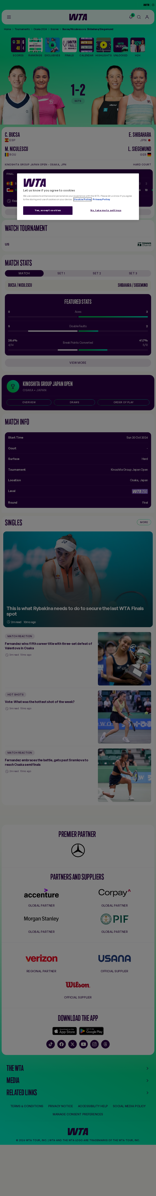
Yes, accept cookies (48, 210)
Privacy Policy (101, 199)
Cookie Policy (82, 199)
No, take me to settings (105, 210)
